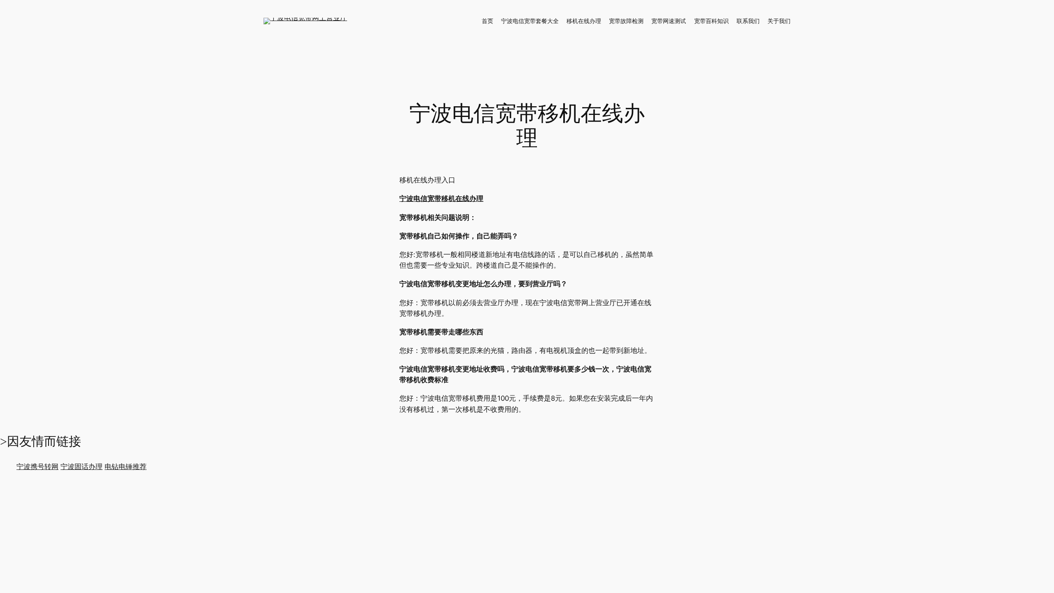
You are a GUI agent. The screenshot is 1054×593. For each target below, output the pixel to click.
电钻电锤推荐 (126, 466)
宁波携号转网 (37, 466)
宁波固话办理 (82, 466)
